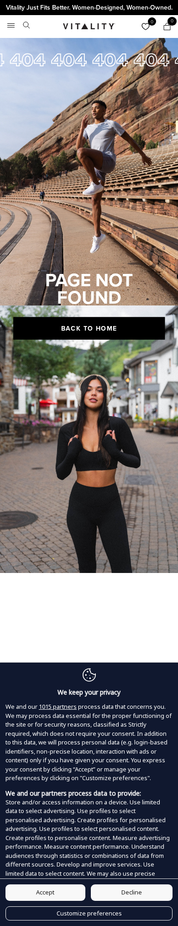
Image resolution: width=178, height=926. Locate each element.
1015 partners (58, 706)
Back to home (89, 328)
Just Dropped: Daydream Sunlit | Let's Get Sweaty (89, 7)
